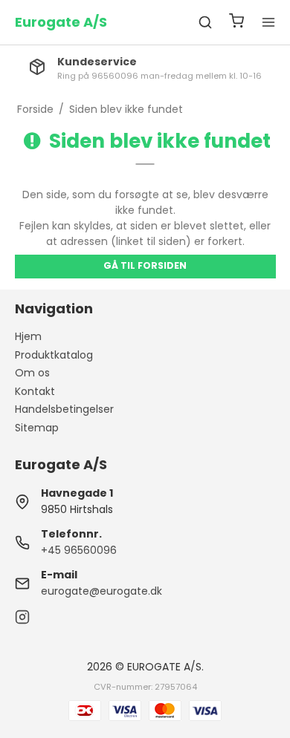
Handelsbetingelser (64, 409)
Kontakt (35, 391)
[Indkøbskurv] (236, 22)
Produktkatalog (54, 354)
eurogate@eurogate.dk (101, 591)
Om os (32, 372)
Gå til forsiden (145, 265)
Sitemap (37, 427)
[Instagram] (22, 620)
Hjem (28, 336)
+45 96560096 (79, 550)
